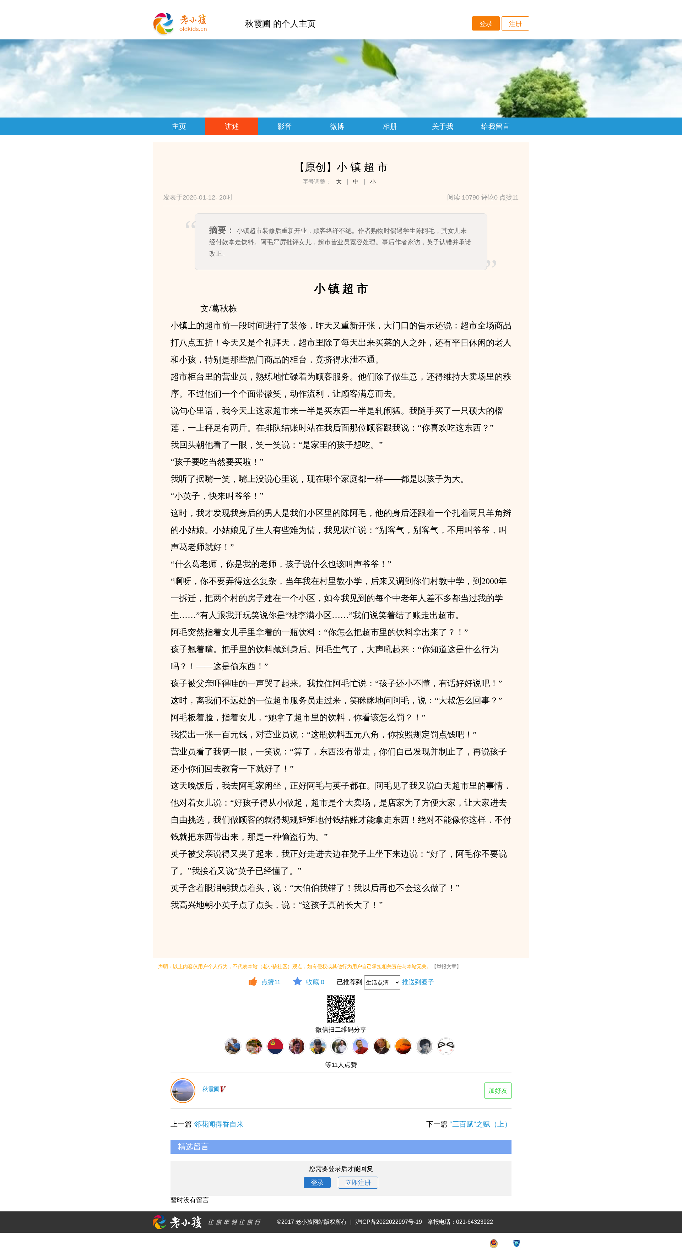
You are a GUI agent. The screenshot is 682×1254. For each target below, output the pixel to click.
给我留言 (495, 126)
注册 (515, 23)
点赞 (271, 982)
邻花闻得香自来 (219, 1124)
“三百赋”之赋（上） (481, 1124)
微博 (337, 126)
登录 (486, 23)
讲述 (232, 126)
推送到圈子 (418, 982)
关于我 (442, 126)
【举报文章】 (446, 966)
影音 (284, 126)
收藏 (315, 982)
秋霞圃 (211, 1089)
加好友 (498, 1090)
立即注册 (358, 1182)
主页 (179, 126)
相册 (390, 126)
